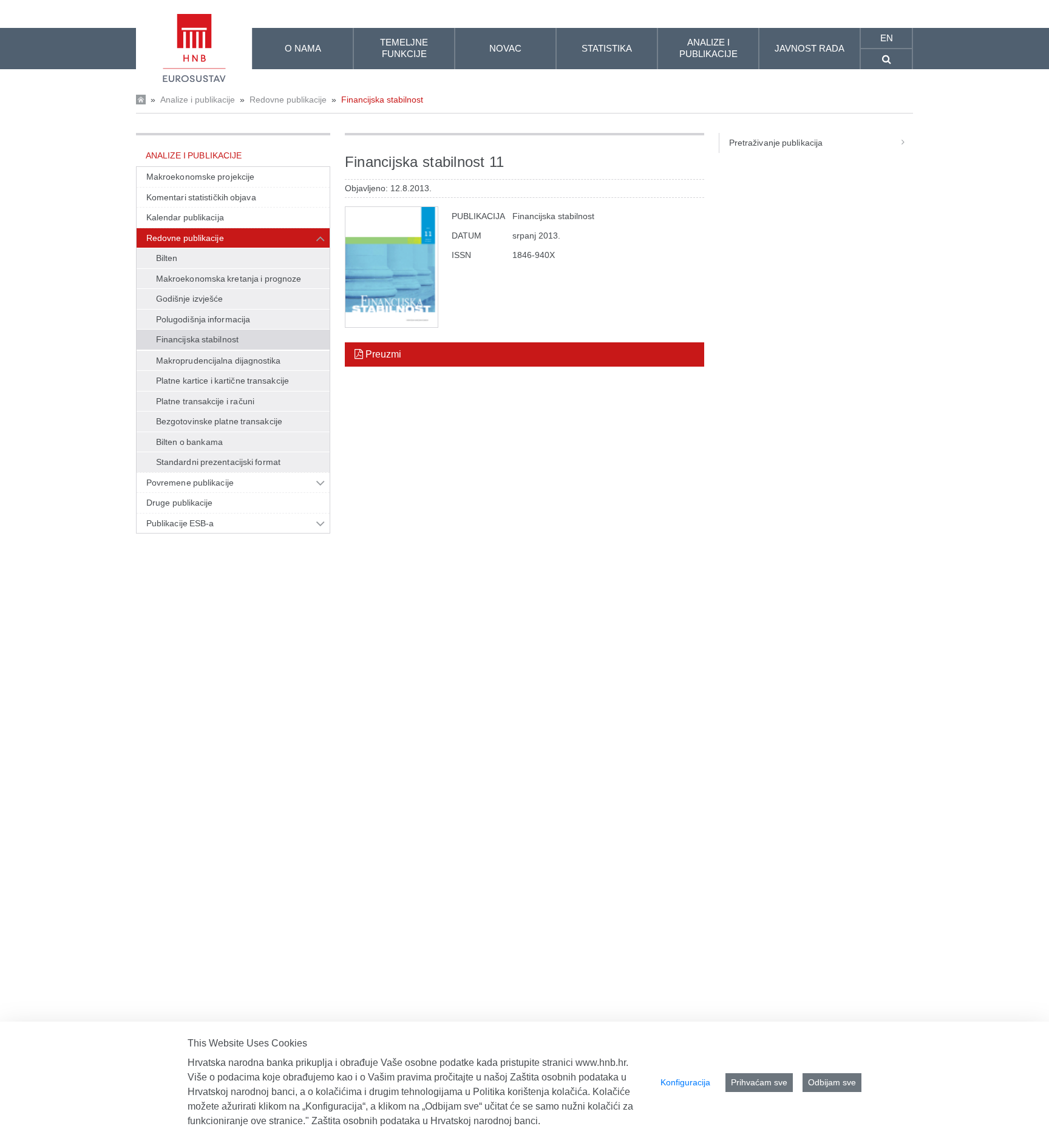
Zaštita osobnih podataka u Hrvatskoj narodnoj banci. (425, 1121)
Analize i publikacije (197, 99)
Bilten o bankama (189, 442)
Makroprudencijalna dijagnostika (218, 360)
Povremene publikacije (190, 482)
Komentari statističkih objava (201, 197)
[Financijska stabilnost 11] (391, 267)
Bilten (166, 258)
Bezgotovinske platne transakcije (219, 421)
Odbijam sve (832, 1082)
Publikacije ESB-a (180, 523)
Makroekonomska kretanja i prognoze (228, 278)
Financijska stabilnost (382, 99)
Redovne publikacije (288, 99)
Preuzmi (382, 354)
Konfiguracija (685, 1082)
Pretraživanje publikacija (776, 143)
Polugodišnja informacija (203, 319)
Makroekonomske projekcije (200, 176)
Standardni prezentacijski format (218, 462)
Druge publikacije (179, 502)
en (886, 38)
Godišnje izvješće (189, 299)
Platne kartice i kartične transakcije (222, 380)
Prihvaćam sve (759, 1082)
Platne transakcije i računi (205, 401)
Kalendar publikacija (185, 217)
